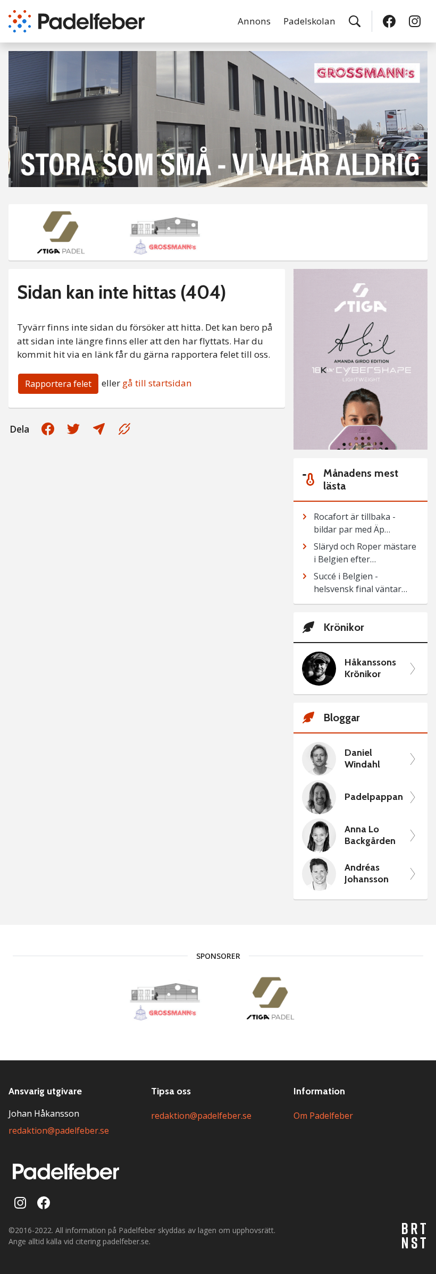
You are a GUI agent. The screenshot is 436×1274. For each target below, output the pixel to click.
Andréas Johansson (367, 873)
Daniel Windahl (362, 758)
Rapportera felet (58, 384)
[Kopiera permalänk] (124, 429)
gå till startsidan (157, 383)
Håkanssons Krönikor (370, 668)
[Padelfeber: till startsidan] (76, 21)
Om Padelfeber (323, 1115)
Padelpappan (374, 797)
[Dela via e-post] (99, 429)
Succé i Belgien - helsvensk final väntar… (360, 582)
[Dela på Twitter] (73, 429)
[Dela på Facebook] (48, 429)
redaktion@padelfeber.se (59, 1130)
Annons (254, 21)
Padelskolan (309, 21)
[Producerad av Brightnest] (414, 1235)
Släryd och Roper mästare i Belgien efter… (365, 553)
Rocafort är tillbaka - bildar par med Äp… (355, 523)
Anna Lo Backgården (370, 835)
